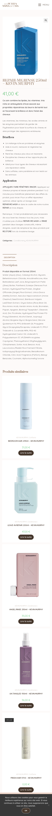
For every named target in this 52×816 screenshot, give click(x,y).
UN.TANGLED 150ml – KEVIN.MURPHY (26, 693)
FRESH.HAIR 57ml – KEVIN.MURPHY (26, 778)
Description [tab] (9, 257)
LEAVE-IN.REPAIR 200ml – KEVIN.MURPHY (26, 525)
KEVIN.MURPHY (32, 240)
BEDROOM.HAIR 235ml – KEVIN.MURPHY (26, 441)
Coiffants (32, 437)
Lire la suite (26, 453)
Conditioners (19, 240)
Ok (26, 811)
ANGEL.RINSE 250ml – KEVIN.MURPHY (26, 609)
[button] (46, 20)
